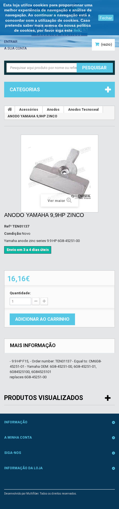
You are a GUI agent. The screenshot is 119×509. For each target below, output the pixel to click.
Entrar (10, 41)
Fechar (106, 18)
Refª (8, 226)
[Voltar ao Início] (9, 109)
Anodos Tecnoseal (83, 110)
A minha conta (18, 437)
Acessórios (28, 110)
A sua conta (15, 48)
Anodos (53, 110)
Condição (12, 233)
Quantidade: (20, 293)
